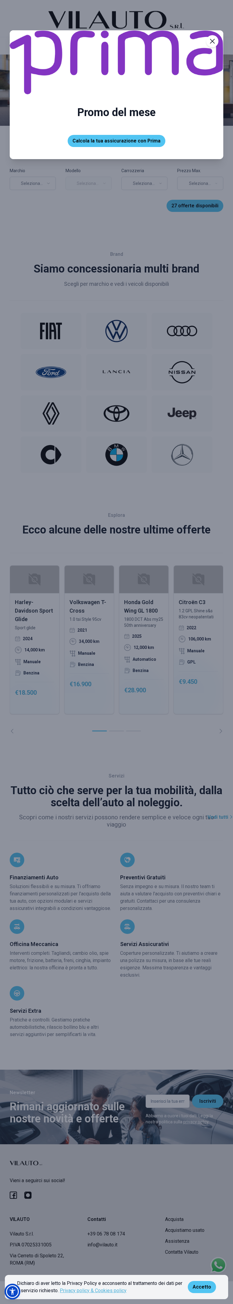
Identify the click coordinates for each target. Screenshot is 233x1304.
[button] (12, 1291)
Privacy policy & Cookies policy (93, 1290)
